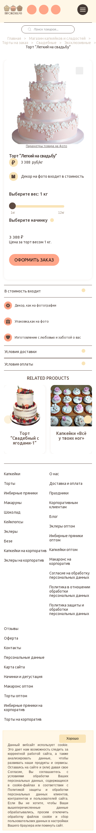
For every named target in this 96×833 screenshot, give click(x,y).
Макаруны (13, 503)
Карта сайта (14, 667)
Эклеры (11, 531)
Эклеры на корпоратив (24, 560)
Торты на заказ (15, 43)
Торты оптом (15, 696)
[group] (24, 419)
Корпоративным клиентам (63, 505)
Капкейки (12, 474)
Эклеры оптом (62, 526)
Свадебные (46, 43)
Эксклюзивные (78, 43)
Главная (14, 38)
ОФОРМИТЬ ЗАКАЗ (34, 259)
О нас (54, 474)
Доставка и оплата (65, 483)
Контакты (12, 648)
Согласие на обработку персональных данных (69, 575)
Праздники (59, 493)
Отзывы (11, 628)
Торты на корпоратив (23, 719)
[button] (8, 419)
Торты (9, 483)
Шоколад (12, 512)
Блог (53, 516)
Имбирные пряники (21, 493)
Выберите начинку (28, 220)
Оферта (11, 638)
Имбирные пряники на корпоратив (23, 707)
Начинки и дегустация (23, 677)
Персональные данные (24, 657)
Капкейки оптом (63, 550)
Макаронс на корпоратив (60, 561)
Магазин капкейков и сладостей (57, 38)
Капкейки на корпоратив (25, 551)
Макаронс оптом (18, 686)
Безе (8, 541)
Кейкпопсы (13, 522)
